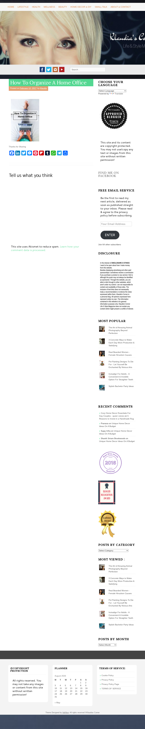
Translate (119, 93)
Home (11, 7)
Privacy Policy (108, 680)
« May (57, 702)
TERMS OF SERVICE (111, 688)
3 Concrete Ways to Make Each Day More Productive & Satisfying (121, 343)
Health (36, 7)
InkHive (65, 712)
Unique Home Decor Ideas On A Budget (117, 441)
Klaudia (43, 88)
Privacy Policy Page (110, 684)
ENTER (110, 235)
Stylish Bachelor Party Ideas (121, 386)
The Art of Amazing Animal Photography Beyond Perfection (120, 330)
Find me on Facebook (108, 174)
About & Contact (121, 7)
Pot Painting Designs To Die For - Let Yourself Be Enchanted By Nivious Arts (121, 364)
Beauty (62, 7)
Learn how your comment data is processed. (45, 248)
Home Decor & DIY (80, 7)
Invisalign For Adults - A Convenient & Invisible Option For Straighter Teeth (121, 377)
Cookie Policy (108, 675)
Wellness (49, 7)
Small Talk (101, 7)
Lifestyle (23, 7)
